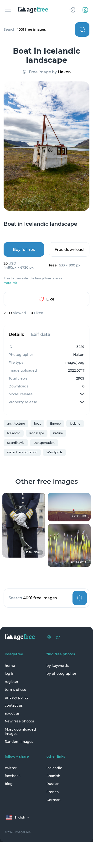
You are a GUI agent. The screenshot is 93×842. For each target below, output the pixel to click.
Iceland (75, 423)
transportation (44, 442)
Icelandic (13, 433)
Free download (69, 249)
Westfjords (54, 452)
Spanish (53, 776)
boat (37, 423)
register (11, 682)
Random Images (19, 741)
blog (9, 784)
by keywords (57, 665)
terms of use (15, 689)
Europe (55, 423)
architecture (16, 423)
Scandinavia (15, 442)
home (10, 665)
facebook (13, 776)
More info (10, 283)
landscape (36, 433)
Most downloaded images (20, 731)
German (53, 800)
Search (82, 29)
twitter (11, 768)
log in (10, 673)
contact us (14, 705)
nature (58, 433)
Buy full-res (24, 249)
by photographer (61, 673)
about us (12, 713)
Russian (53, 784)
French (52, 792)
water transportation (22, 452)
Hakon (64, 72)
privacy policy (16, 697)
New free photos (19, 721)
